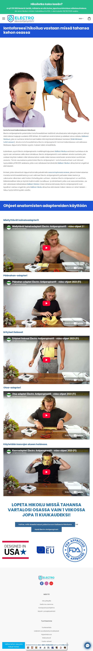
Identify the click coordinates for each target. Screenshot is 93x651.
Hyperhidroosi (46, 634)
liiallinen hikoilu (36, 187)
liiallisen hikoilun (64, 163)
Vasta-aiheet (46, 641)
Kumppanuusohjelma (47, 608)
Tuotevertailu (46, 627)
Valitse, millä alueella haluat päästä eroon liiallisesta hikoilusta (45, 524)
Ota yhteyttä (46, 601)
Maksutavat (46, 638)
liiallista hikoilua (61, 151)
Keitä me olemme (46, 604)
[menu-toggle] (3, 18)
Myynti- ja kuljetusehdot (46, 611)
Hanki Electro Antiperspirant (46, 529)
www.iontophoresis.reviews (58, 172)
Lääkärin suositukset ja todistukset (46, 631)
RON (80, 19)
